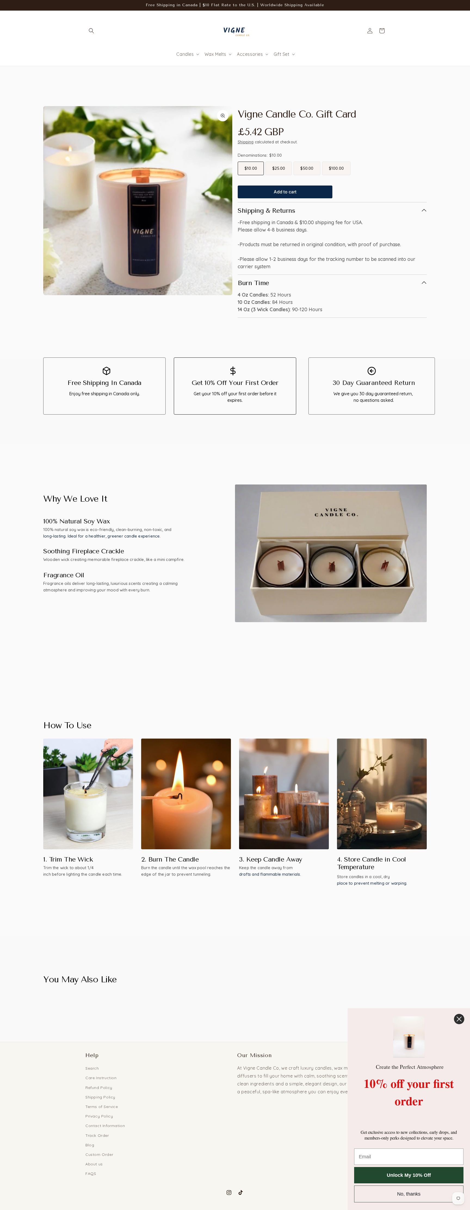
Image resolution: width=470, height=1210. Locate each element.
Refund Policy (98, 1087)
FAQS (90, 1173)
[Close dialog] (459, 1019)
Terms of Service (101, 1106)
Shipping (246, 142)
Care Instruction (101, 1077)
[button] (91, 31)
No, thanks (408, 1194)
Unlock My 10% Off (409, 1175)
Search (92, 1068)
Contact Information (105, 1125)
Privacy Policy (99, 1116)
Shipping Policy (100, 1097)
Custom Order (99, 1154)
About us (94, 1164)
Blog (89, 1145)
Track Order (97, 1135)
